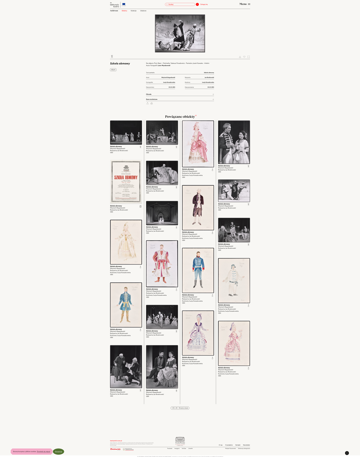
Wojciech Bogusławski (168, 77)
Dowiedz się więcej (43, 451)
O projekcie (229, 445)
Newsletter (246, 445)
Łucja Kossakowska (169, 82)
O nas (220, 445)
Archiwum (114, 11)
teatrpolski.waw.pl (116, 440)
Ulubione (143, 11)
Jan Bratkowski (209, 77)
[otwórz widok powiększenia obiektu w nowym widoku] (180, 33)
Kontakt (237, 445)
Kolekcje (133, 11)
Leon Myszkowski (164, 65)
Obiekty (124, 11)
